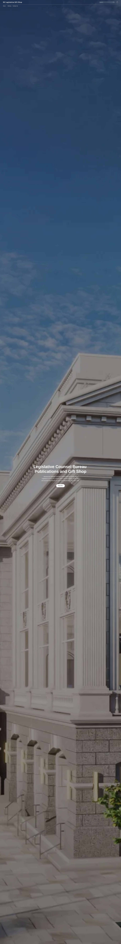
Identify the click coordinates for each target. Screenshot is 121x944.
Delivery (9, 6)
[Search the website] (113, 2)
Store (4, 6)
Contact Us (15, 6)
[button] (12, 2)
